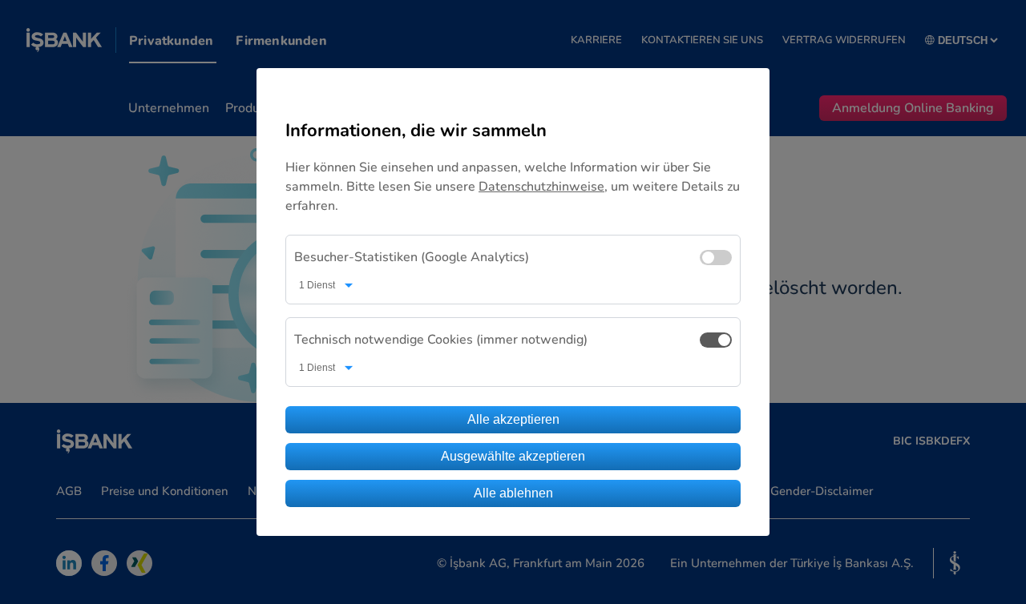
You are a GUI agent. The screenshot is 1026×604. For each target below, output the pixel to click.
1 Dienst (317, 285)
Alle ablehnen (513, 493)
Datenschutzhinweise (541, 186)
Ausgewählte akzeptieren (513, 456)
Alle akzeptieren (513, 419)
